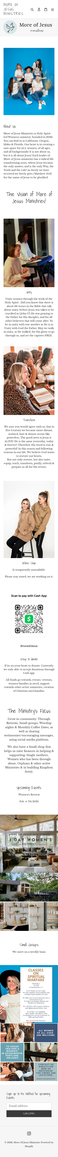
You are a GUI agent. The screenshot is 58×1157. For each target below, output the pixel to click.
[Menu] (52, 9)
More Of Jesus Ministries (14, 9)
